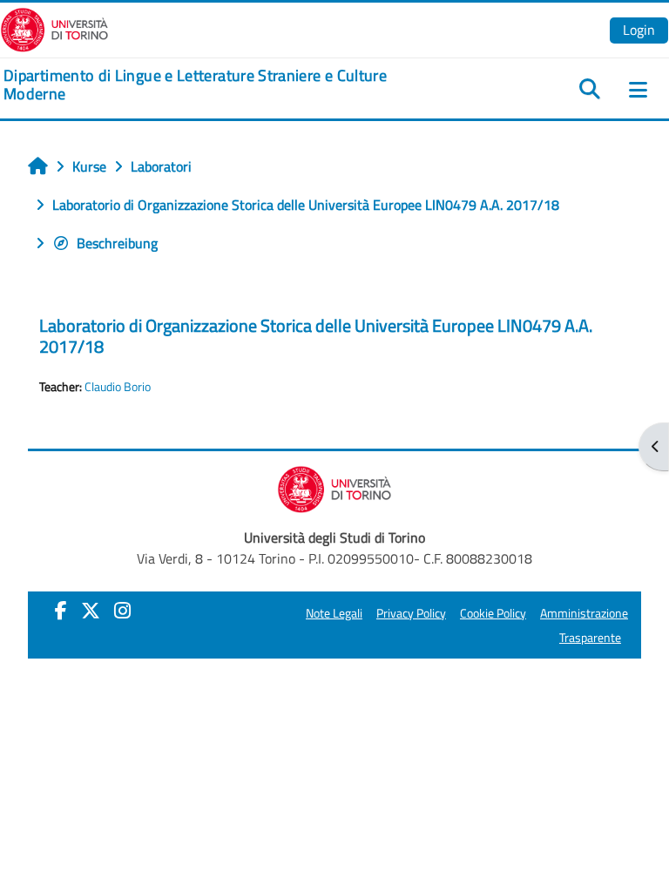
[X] (90, 610)
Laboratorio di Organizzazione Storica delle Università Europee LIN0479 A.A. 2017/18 (315, 336)
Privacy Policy (411, 613)
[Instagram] (122, 610)
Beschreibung (117, 243)
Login (639, 29)
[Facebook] (61, 610)
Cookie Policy (493, 613)
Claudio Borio (117, 386)
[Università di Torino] (54, 27)
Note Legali (334, 613)
